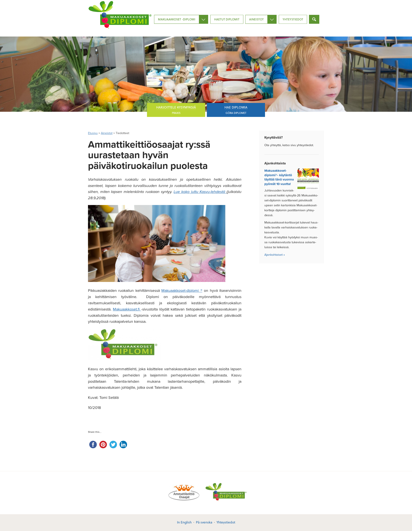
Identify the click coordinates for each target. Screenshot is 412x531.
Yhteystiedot (293, 19)
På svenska (204, 522)
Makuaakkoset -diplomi (176, 19)
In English (184, 522)
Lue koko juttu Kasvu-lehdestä (200, 191)
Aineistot (256, 19)
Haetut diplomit (226, 19)
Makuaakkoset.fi (127, 309)
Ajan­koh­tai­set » (274, 255)
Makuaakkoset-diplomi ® (181, 290)
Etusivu (93, 133)
